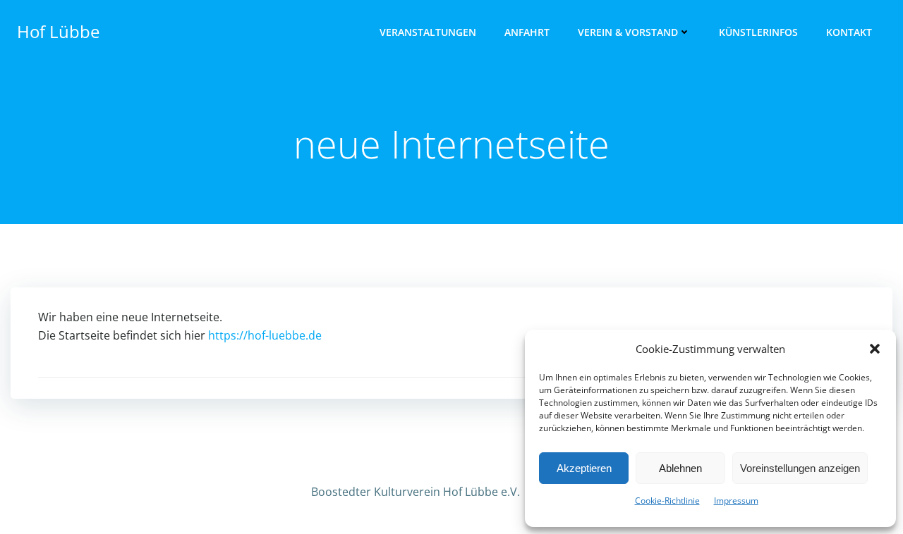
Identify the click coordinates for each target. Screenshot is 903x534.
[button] (875, 349)
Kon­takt (849, 32)
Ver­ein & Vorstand (628, 32)
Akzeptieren (584, 468)
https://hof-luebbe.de (265, 335)
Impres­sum (736, 501)
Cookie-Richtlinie (667, 501)
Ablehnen (680, 468)
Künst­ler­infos (758, 32)
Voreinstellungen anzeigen (800, 468)
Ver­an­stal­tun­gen (428, 32)
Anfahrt (527, 32)
